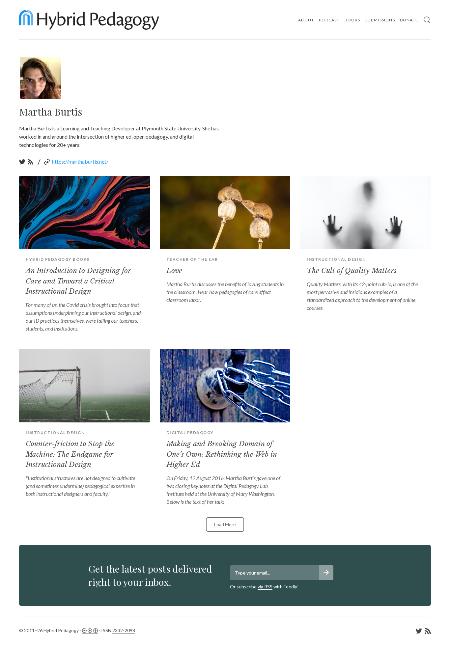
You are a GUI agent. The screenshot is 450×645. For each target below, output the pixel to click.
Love (174, 270)
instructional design (336, 259)
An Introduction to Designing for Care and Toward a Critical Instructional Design (78, 281)
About (306, 19)
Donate (409, 19)
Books (352, 19)
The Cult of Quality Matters (352, 270)
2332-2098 (123, 630)
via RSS (265, 586)
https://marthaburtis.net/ (80, 161)
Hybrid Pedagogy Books (58, 259)
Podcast (329, 19)
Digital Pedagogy (190, 432)
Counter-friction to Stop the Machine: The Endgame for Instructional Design (70, 454)
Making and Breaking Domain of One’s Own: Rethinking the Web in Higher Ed (221, 454)
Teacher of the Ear (192, 259)
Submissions (380, 19)
